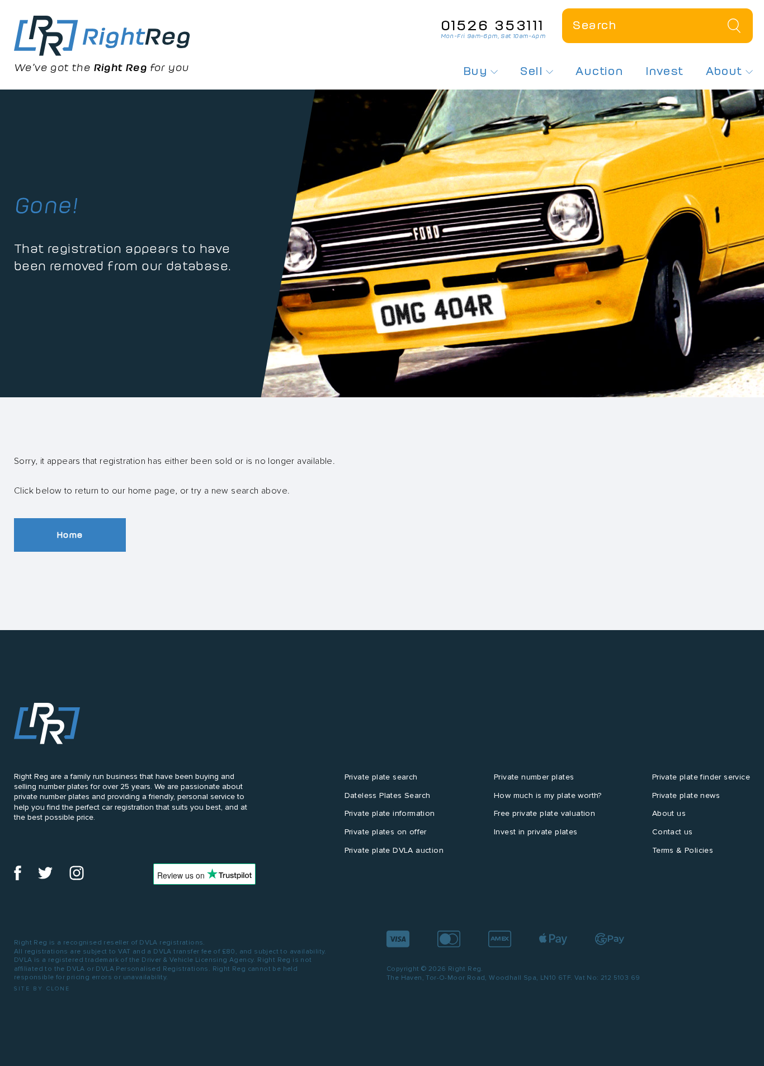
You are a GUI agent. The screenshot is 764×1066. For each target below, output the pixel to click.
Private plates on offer (386, 832)
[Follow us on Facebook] (17, 878)
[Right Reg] (47, 726)
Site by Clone (42, 988)
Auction (599, 71)
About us (669, 813)
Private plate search (381, 777)
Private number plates (534, 777)
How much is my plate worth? (548, 795)
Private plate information (390, 813)
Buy (477, 71)
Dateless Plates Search (388, 795)
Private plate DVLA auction (394, 850)
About (726, 71)
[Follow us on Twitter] (45, 878)
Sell (533, 71)
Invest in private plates (536, 832)
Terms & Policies (682, 850)
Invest (664, 71)
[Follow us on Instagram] (76, 878)
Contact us (672, 832)
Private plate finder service (701, 777)
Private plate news (686, 795)
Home (70, 534)
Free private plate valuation (544, 813)
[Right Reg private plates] (102, 36)
